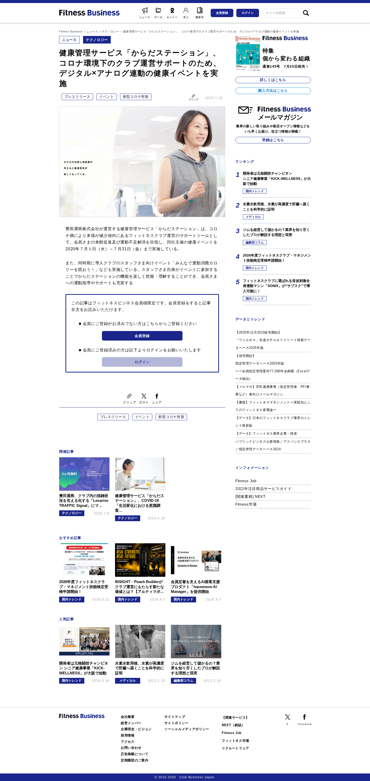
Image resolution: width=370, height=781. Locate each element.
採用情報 (128, 735)
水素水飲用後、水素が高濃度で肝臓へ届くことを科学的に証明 (276, 206)
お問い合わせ (131, 748)
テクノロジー (97, 40)
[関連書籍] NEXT (250, 496)
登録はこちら (273, 140)
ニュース (69, 40)
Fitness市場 (245, 504)
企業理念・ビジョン (136, 729)
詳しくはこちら (273, 80)
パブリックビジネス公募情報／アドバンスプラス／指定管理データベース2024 (273, 445)
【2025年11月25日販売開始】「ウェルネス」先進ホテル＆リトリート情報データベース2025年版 (273, 340)
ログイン (248, 13)
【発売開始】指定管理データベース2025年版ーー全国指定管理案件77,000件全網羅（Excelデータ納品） (272, 367)
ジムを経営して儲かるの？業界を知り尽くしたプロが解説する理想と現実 (276, 232)
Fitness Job (245, 481)
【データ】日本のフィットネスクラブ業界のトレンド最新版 (273, 422)
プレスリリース (77, 97)
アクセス (128, 742)
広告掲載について (134, 754)
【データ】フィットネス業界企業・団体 (266, 433)
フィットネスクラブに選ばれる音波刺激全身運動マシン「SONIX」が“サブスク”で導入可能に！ (276, 286)
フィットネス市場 (235, 741)
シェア (157, 402)
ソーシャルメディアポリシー (186, 729)
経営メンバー (131, 723)
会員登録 (222, 13)
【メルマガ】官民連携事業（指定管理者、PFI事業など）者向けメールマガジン (272, 390)
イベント (106, 97)
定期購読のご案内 (134, 760)
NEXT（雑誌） (233, 725)
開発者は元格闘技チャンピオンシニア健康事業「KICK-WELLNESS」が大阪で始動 (277, 178)
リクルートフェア (235, 748)
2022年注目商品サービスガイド (263, 488)
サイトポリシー (176, 723)
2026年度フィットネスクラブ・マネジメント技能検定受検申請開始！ (277, 257)
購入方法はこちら (273, 91)
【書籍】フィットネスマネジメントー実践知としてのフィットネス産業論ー (273, 406)
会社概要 (128, 717)
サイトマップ (174, 717)
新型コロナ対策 (136, 97)
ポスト (144, 402)
